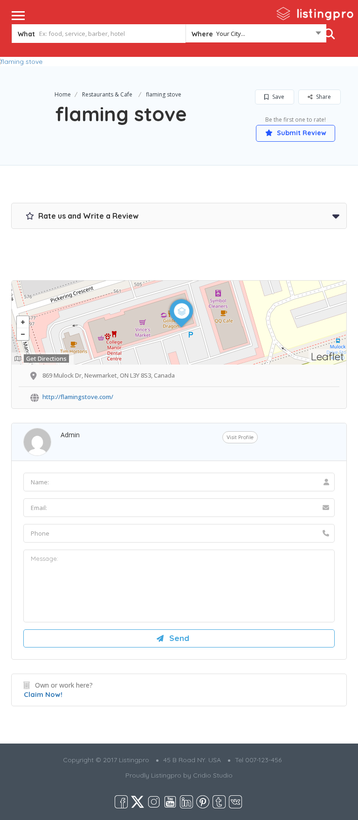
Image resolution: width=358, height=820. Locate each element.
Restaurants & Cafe (107, 94)
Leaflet (327, 356)
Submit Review (300, 133)
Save (277, 97)
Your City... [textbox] (230, 33)
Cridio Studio (213, 775)
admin (70, 434)
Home (63, 94)
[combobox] (256, 35)
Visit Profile (240, 437)
